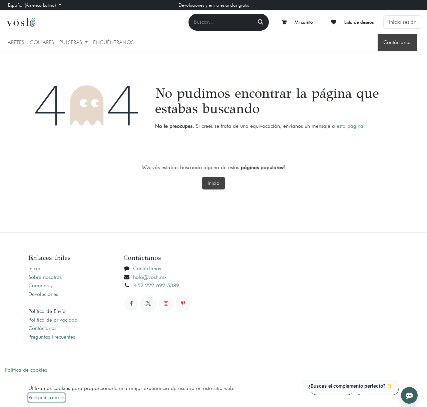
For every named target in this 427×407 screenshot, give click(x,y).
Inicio (213, 183)
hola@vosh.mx (149, 277)
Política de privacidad (53, 320)
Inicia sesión (402, 22)
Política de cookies (26, 370)
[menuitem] (16, 42)
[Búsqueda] (260, 22)
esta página (350, 126)
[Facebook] (131, 303)
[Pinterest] (183, 303)
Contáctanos (397, 42)
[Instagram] (166, 303)
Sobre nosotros (45, 277)
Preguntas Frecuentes (51, 337)
